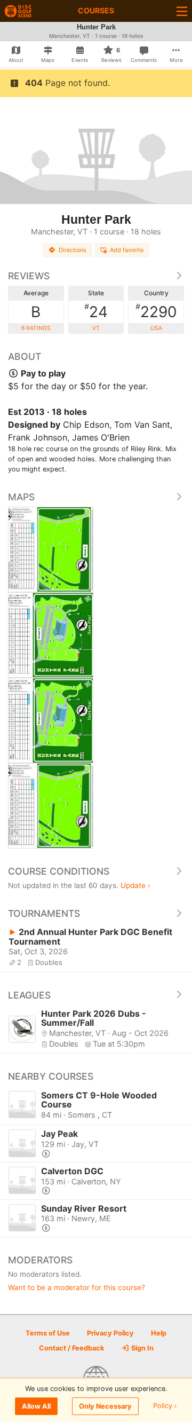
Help (158, 1333)
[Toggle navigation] (182, 11)
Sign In (142, 1348)
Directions (72, 250)
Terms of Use (48, 1333)
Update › (135, 885)
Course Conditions (58, 871)
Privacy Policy (110, 1333)
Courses (96, 10)
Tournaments (44, 913)
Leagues (29, 995)
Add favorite (126, 250)
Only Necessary (105, 1406)
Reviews (29, 275)
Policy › (165, 1406)
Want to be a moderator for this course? (76, 1287)
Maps (21, 496)
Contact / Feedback (71, 1348)
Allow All (36, 1406)
